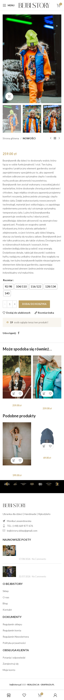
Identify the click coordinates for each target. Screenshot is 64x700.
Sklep (6, 591)
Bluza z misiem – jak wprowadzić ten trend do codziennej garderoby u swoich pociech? (38, 551)
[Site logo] (34, 5)
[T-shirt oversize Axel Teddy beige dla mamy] (17, 443)
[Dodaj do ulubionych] (20, 393)
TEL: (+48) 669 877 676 (20, 525)
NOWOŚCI (29, 138)
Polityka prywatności (14, 642)
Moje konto (9, 669)
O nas (6, 597)
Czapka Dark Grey (47, 454)
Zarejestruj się (10, 663)
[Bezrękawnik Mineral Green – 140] (47, 376)
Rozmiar (8, 280)
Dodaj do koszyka (34, 304)
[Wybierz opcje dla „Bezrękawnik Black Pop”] (14, 393)
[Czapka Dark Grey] (47, 436)
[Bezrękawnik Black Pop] (17, 376)
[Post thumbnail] (9, 553)
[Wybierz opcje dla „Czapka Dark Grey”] (44, 446)
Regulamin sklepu (12, 624)
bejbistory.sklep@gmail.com (22, 530)
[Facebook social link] (18, 333)
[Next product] (59, 138)
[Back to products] (55, 138)
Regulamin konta (12, 630)
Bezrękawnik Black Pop (17, 401)
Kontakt (7, 609)
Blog (5, 603)
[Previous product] (51, 138)
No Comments (39, 559)
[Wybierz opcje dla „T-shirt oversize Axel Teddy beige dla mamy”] (14, 460)
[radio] (8, 286)
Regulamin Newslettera (16, 636)
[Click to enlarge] (9, 96)
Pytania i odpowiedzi (14, 657)
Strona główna (11, 138)
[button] (44, 393)
